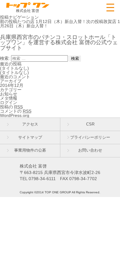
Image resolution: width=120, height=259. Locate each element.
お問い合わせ (90, 150)
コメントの (15, 111)
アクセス (30, 124)
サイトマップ (30, 137)
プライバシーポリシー (90, 137)
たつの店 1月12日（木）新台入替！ (43, 21)
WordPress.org (14, 115)
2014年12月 (11, 85)
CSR (90, 124)
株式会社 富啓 (27, 11)
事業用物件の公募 (30, 150)
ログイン (8, 102)
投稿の (11, 106)
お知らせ (8, 93)
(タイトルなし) (14, 68)
